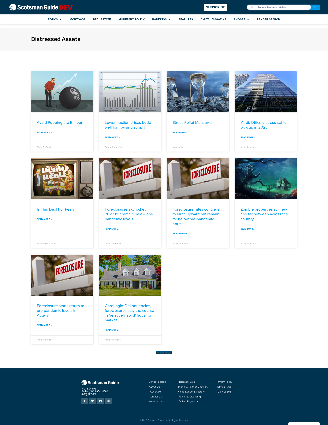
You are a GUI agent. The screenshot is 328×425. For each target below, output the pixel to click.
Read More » (44, 132)
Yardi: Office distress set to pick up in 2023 (263, 124)
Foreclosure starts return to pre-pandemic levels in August (60, 310)
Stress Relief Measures (192, 122)
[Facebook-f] (84, 401)
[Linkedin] (100, 401)
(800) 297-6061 (89, 394)
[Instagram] (108, 401)
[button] (164, 352)
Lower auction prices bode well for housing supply (128, 124)
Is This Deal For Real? (55, 209)
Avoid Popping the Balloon (60, 122)
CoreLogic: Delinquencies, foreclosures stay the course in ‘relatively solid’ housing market (129, 313)
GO (315, 7)
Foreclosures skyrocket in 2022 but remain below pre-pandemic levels (129, 214)
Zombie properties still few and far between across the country (264, 214)
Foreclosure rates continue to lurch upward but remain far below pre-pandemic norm (196, 216)
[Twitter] (92, 401)
